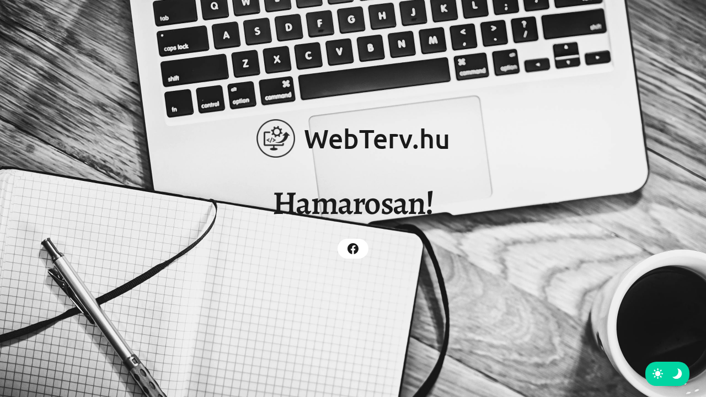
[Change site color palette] (667, 374)
